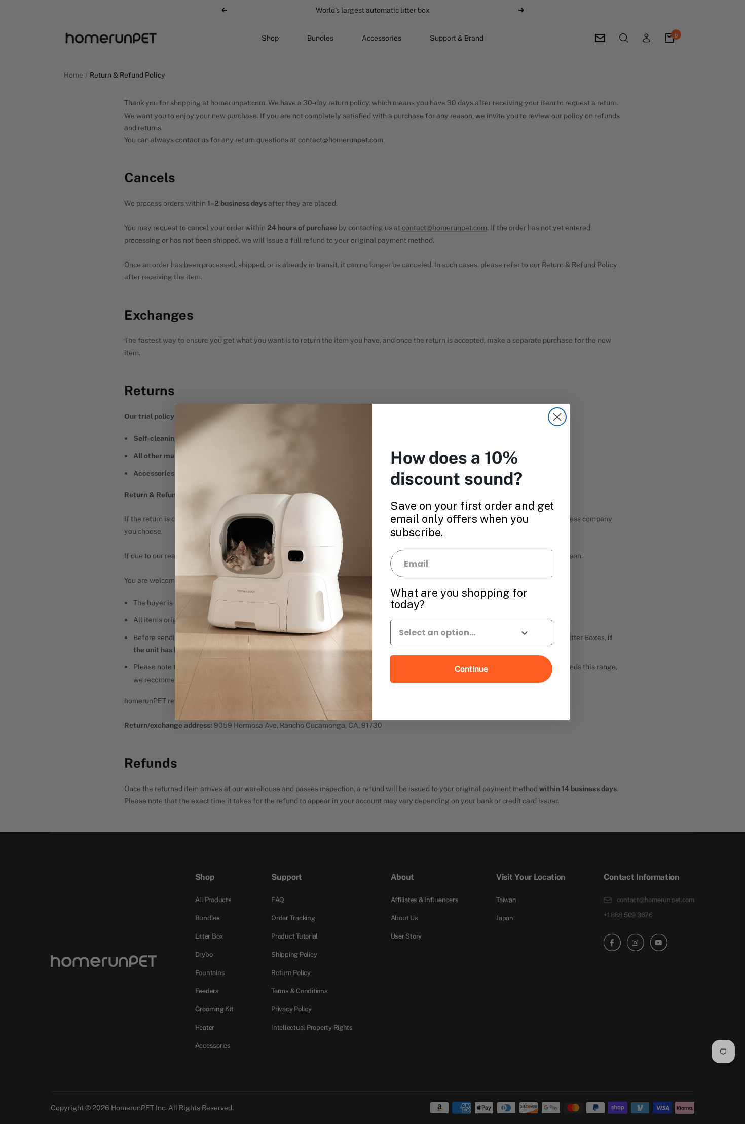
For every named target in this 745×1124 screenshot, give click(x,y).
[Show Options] (524, 634)
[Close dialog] (557, 417)
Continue (471, 669)
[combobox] (450, 632)
